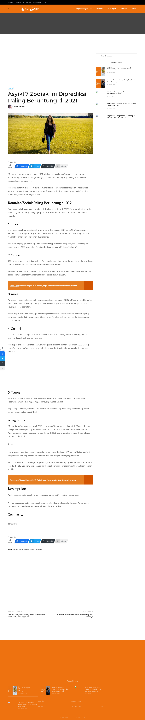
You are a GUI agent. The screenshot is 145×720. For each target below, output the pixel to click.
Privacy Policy (20, 2)
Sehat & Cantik (111, 72)
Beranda (10, 2)
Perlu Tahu (110, 96)
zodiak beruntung (36, 550)
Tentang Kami (37, 2)
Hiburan (124, 9)
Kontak (28, 2)
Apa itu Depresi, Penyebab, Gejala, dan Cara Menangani (121, 81)
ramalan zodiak (18, 550)
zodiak (26, 550)
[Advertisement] (68, 17)
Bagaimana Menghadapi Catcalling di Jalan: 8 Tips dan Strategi (121, 116)
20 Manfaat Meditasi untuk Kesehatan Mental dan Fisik (121, 105)
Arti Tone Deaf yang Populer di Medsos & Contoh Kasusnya (122, 93)
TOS (45, 2)
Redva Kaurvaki (19, 107)
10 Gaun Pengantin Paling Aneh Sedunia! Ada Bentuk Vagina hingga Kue (26, 616)
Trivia (134, 9)
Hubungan (112, 9)
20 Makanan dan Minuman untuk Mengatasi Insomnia (119, 69)
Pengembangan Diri (83, 9)
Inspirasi (99, 9)
